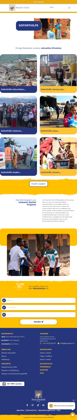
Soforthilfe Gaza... (50, 131)
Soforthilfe (46, 364)
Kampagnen (46, 349)
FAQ (42, 373)
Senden (37, 322)
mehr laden (38, 183)
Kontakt (44, 370)
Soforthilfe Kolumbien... (13, 89)
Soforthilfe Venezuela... (53, 89)
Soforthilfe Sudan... (11, 172)
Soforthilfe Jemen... (51, 172)
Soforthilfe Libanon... (11, 131)
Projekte (6, 364)
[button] (69, 8)
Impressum (45, 367)
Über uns (6, 349)
